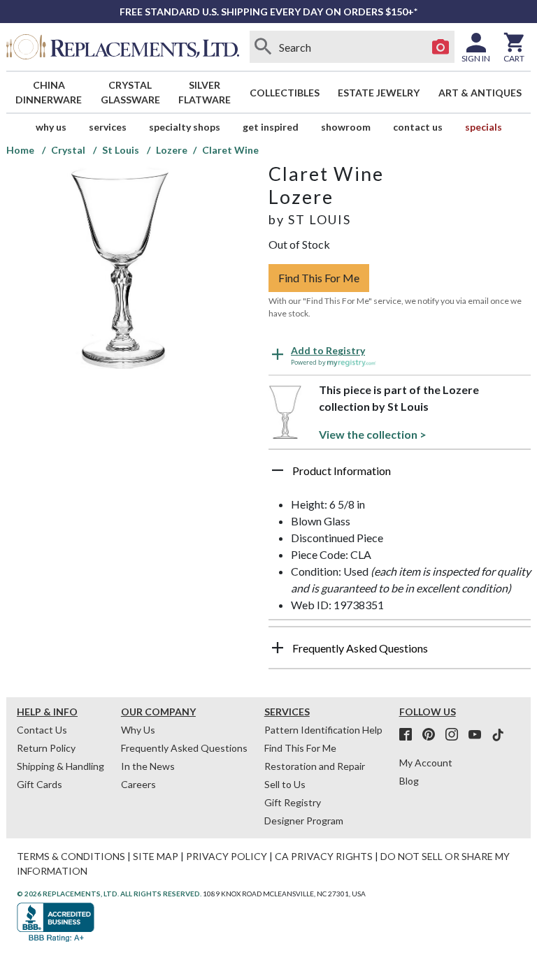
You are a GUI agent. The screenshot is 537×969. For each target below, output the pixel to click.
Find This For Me (318, 277)
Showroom (346, 127)
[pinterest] (432, 735)
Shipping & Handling (60, 766)
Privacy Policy (226, 856)
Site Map (155, 856)
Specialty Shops (184, 127)
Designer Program (303, 820)
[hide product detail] (277, 470)
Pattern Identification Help (323, 730)
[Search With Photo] (440, 47)
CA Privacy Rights (324, 856)
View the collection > (373, 434)
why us (51, 127)
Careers (138, 784)
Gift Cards (39, 784)
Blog (409, 781)
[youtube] (478, 735)
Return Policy (46, 748)
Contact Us (418, 127)
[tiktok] (498, 735)
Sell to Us (285, 784)
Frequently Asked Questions (184, 748)
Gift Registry (292, 802)
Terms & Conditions (71, 856)
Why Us (138, 730)
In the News (148, 766)
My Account (425, 762)
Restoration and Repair (314, 766)
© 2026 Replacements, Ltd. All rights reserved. (109, 893)
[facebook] (409, 735)
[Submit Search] (264, 47)
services (108, 127)
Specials (483, 127)
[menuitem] (49, 92)
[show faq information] (277, 648)
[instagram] (455, 735)
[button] (399, 475)
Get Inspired (271, 127)
